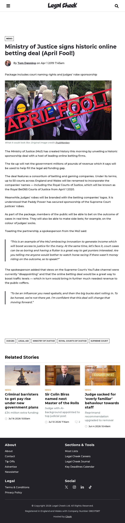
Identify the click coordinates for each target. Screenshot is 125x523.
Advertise (11, 466)
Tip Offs (10, 461)
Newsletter (12, 471)
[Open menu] (8, 5)
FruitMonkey (62, 142)
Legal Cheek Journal (77, 461)
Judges (10, 341)
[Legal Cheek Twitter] (66, 487)
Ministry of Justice (44, 341)
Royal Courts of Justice (73, 341)
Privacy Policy (13, 492)
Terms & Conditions (17, 487)
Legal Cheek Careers (78, 456)
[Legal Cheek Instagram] (74, 487)
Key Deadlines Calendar (79, 466)
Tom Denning (27, 63)
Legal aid (23, 341)
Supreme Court (99, 341)
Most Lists (71, 451)
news (8, 390)
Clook (68, 516)
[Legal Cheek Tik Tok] (90, 487)
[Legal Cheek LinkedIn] (82, 487)
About (9, 451)
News (9, 38)
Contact (10, 456)
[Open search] (116, 5)
